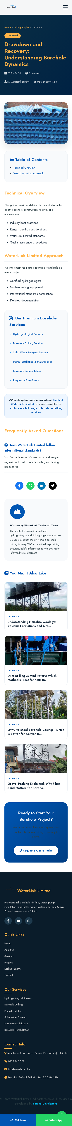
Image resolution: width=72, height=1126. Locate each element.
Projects (8, 962)
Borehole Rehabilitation (16, 1030)
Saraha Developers (45, 1104)
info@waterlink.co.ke (19, 1069)
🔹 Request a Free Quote (24, 380)
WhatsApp (56, 1120)
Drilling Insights (21, 27)
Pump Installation (13, 1011)
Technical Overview (24, 168)
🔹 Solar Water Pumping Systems (28, 352)
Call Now (20, 1120)
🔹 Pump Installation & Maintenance (30, 362)
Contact (8, 975)
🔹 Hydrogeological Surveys (26, 334)
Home (7, 27)
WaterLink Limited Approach (28, 173)
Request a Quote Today (37, 850)
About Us (9, 950)
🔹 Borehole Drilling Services (26, 343)
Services (8, 956)
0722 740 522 (16, 1061)
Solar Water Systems (15, 1017)
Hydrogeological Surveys (18, 998)
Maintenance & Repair (16, 1023)
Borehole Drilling (13, 1004)
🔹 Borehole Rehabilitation (25, 371)
